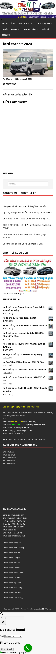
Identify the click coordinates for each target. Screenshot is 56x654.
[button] (3, 19)
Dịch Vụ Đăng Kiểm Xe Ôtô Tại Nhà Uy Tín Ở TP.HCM (27, 212)
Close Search (6, 649)
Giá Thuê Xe (24, 24)
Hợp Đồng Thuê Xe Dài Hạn (14, 521)
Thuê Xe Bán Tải (9, 529)
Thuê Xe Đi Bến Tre (12, 552)
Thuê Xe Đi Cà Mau (12, 567)
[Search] (28, 615)
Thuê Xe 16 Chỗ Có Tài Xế (13, 526)
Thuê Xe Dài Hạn (9, 29)
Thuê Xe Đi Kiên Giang (13, 597)
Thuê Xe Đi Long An (12, 557)
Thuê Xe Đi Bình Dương (14, 547)
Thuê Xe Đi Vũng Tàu (13, 542)
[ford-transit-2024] (28, 75)
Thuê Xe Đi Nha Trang (13, 587)
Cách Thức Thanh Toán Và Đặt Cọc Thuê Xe (26, 439)
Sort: (2, 636)
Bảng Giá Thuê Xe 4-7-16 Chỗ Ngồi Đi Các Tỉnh (25, 206)
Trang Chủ (7, 24)
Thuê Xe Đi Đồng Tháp (13, 572)
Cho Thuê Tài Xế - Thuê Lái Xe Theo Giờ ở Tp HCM (27, 218)
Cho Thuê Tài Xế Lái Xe (12, 532)
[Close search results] (3, 622)
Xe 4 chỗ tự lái (9, 460)
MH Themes (47, 609)
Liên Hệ (45, 29)
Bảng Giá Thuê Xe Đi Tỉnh (13, 515)
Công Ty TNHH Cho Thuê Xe (19, 193)
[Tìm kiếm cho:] (28, 183)
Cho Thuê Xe (8, 451)
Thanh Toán (30, 29)
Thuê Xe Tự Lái (43, 24)
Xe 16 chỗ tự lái (9, 457)
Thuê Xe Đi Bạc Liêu (12, 562)
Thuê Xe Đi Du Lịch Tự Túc (14, 535)
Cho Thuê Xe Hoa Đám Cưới (15, 518)
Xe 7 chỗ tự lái (9, 463)
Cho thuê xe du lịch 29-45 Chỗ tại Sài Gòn (23, 243)
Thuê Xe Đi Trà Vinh (12, 577)
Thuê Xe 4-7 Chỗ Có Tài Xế (14, 524)
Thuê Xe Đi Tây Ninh (12, 582)
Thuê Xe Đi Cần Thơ (12, 592)
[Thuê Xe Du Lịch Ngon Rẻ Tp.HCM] (28, 16)
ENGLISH (6, 35)
